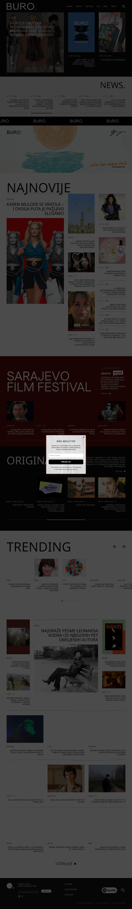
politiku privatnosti (71, 469)
